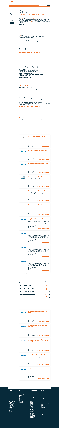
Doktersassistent (32, 401)
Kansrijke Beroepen (21, 401)
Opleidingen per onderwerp (44, 394)
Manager (23, 18)
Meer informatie (39, 146)
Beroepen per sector (11, 393)
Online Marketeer (32, 413)
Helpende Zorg (32, 398)
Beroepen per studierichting (12, 398)
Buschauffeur (31, 407)
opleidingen (34, 18)
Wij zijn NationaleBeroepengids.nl (45, 403)
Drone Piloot (31, 405)
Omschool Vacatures (43, 412)
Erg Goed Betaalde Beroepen (22, 395)
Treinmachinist (32, 406)
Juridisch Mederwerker (32, 410)
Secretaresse (31, 412)
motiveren (26, 89)
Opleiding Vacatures (43, 413)
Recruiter (31, 399)
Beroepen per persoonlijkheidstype (13, 397)
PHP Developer (32, 419)
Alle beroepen (10, 411)
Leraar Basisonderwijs (32, 415)
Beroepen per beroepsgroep (12, 392)
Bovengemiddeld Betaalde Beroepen (23, 396)
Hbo (20, 35)
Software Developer (32, 416)
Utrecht (11, 14)
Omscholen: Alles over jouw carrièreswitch (12, 402)
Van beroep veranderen (11, 403)
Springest (42, 400)
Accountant (31, 394)
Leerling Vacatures (43, 414)
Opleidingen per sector (43, 392)
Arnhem (11, 21)
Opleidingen (42, 391)
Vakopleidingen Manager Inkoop (24, 14)
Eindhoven (11, 15)
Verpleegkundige (32, 411)
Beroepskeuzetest (11, 391)
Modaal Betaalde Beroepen (22, 399)
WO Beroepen (21, 392)
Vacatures (10, 409)
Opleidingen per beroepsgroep (44, 393)
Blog (9, 400)
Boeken (41, 399)
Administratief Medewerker (33, 395)
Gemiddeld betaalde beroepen (23, 398)
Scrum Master (31, 404)
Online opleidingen (43, 14)
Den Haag (11, 13)
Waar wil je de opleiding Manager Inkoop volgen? (12, 8)
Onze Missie (42, 404)
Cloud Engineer (32, 420)
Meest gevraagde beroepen (22, 400)
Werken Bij (42, 410)
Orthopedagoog (32, 396)
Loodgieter (31, 414)
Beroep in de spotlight (11, 399)
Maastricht (11, 20)
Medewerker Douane (32, 397)
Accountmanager (32, 393)
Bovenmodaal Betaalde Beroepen (23, 397)
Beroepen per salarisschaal (12, 394)
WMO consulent (32, 392)
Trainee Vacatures (43, 415)
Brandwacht (31, 403)
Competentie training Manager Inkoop (34, 14)
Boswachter (31, 402)
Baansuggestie (10, 408)
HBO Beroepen (21, 391)
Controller (31, 400)
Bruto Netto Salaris (11, 404)
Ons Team (42, 405)
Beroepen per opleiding (11, 395)
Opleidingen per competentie (44, 395)
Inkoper (35, 97)
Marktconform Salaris (11, 405)
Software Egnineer (32, 417)
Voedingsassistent (32, 408)
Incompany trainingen (43, 398)
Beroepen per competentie (12, 396)
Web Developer (32, 418)
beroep (31, 21)
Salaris (9, 410)
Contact (41, 406)
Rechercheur (31, 409)
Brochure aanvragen (45, 146)
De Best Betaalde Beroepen (22, 393)
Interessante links (43, 407)
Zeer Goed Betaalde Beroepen (23, 394)
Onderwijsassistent (32, 391)
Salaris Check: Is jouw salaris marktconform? (12, 407)
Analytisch (21, 91)
